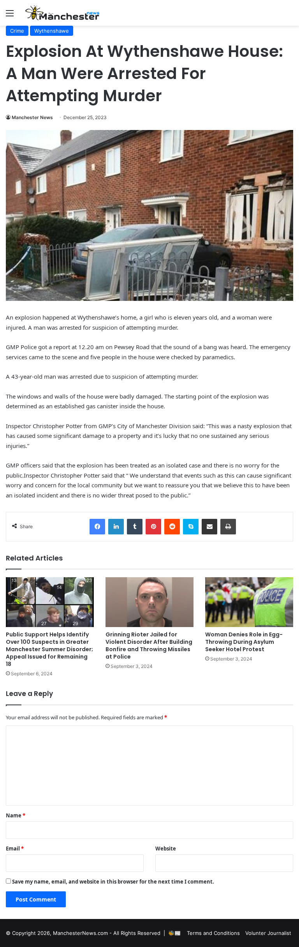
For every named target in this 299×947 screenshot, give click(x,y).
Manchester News (32, 117)
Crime (17, 31)
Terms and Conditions (213, 933)
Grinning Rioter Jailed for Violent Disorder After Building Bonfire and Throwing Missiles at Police (149, 646)
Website (165, 848)
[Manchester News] (62, 12)
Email (15, 848)
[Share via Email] (209, 526)
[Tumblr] (134, 526)
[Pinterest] (153, 526)
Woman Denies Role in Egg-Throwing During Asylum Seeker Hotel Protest (244, 642)
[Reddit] (172, 526)
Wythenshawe (51, 31)
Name (15, 815)
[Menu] (10, 16)
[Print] (228, 526)
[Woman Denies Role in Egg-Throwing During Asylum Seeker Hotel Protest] (249, 602)
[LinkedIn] (116, 526)
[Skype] (191, 526)
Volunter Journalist (268, 933)
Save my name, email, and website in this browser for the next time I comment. (113, 881)
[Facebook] (97, 526)
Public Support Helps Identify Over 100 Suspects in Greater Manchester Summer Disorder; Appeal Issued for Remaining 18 (49, 649)
